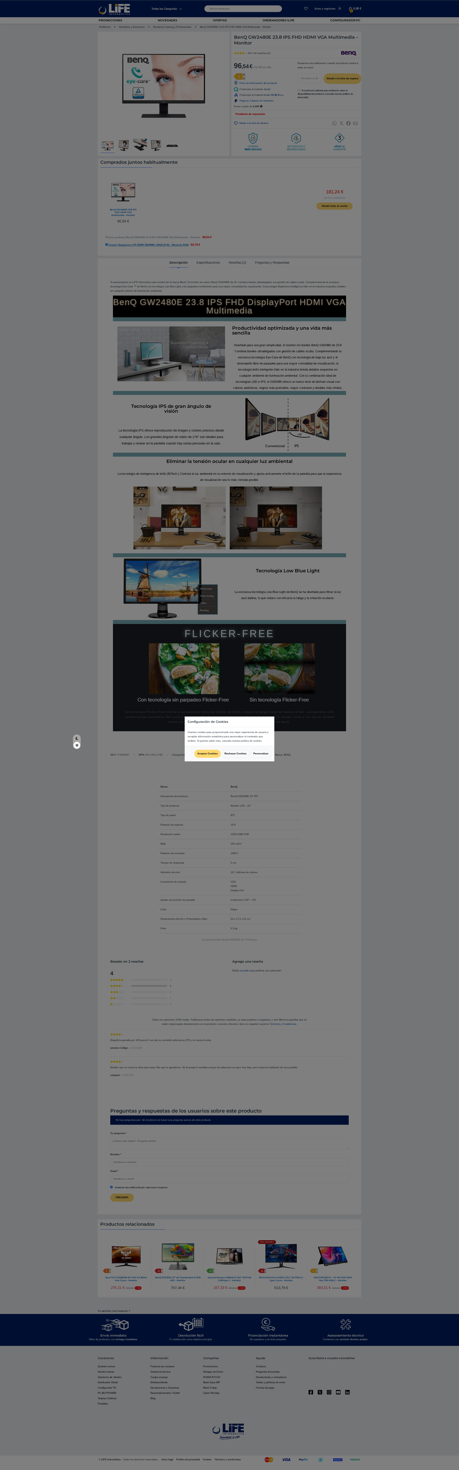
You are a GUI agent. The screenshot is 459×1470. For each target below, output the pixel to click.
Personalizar (260, 753)
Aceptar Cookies (207, 753)
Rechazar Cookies (235, 753)
